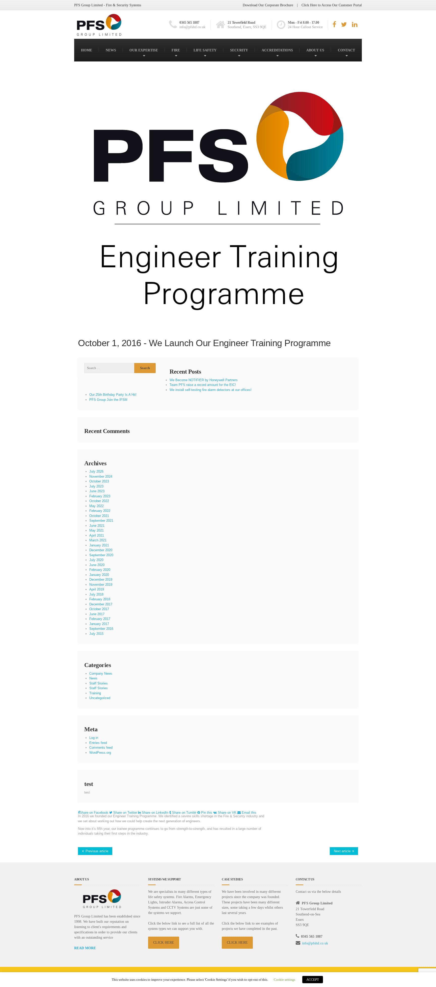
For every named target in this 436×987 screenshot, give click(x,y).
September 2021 (101, 520)
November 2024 (100, 476)
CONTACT (346, 50)
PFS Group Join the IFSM (108, 400)
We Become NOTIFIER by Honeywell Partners (204, 380)
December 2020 (100, 550)
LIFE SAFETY (205, 50)
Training (95, 693)
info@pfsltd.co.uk (315, 943)
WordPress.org (100, 752)
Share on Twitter (125, 812)
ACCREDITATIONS (277, 50)
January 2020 (99, 575)
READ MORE (85, 948)
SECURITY (239, 50)
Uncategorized (99, 698)
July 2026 (96, 471)
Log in (93, 738)
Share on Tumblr (184, 812)
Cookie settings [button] (284, 979)
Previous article (97, 851)
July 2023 (96, 486)
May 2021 (96, 530)
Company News (100, 673)
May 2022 (96, 506)
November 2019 (100, 584)
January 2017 (99, 624)
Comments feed (101, 747)
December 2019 (100, 579)
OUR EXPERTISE (143, 50)
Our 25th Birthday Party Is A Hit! (113, 395)
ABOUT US (315, 50)
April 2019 (96, 589)
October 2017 (99, 609)
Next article (342, 851)
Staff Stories (98, 683)
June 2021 (96, 526)
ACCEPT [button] (312, 979)
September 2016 (101, 629)
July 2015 (96, 634)
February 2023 (99, 496)
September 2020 (101, 555)
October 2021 (99, 516)
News (93, 678)
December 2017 (100, 604)
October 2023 (99, 481)
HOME (86, 50)
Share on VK (227, 812)
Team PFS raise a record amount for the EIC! (203, 385)
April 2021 (96, 535)
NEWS (111, 50)
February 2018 (99, 599)
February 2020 (99, 570)
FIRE (176, 50)
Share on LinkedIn (155, 812)
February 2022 (99, 511)
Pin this (206, 812)
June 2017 (96, 614)
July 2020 (96, 560)
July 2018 (96, 594)
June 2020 (96, 565)
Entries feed (98, 743)
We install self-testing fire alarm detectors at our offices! (211, 390)
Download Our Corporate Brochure (268, 5)
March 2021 (97, 540)
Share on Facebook (94, 812)
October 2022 (99, 501)
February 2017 (99, 619)
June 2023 (96, 491)
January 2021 (99, 545)
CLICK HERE (163, 942)
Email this (248, 812)
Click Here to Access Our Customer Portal (332, 5)
